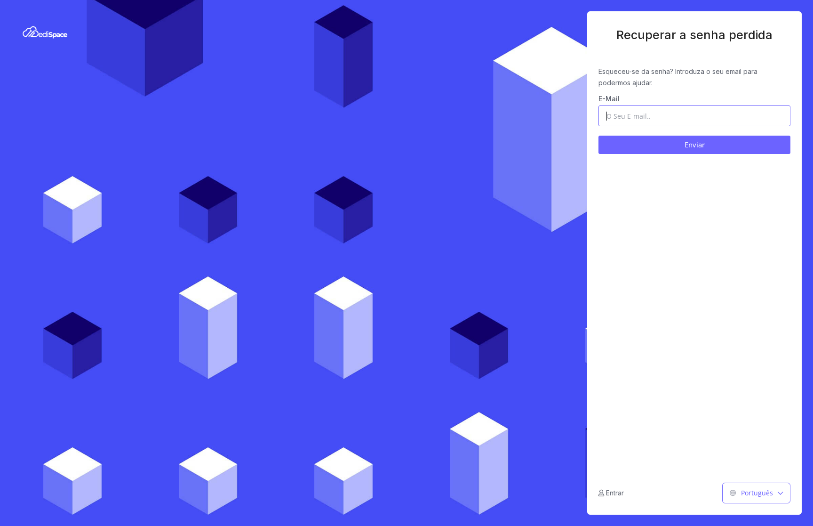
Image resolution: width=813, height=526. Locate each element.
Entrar (614, 493)
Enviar (695, 144)
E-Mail (609, 99)
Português (757, 492)
